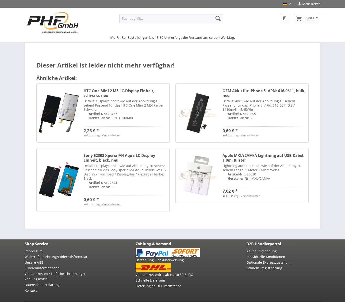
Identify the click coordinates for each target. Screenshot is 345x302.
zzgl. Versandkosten (108, 135)
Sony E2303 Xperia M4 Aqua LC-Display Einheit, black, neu (119, 158)
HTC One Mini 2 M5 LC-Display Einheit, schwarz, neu (119, 93)
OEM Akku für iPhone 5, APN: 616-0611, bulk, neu (264, 93)
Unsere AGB (34, 262)
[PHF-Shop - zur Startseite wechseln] (53, 22)
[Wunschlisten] (284, 18)
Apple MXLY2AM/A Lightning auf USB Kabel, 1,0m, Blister (263, 158)
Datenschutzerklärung (42, 284)
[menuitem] (307, 4)
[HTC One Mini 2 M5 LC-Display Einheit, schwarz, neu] (59, 113)
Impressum (33, 251)
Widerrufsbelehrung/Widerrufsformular (56, 256)
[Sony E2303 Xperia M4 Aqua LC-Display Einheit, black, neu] (59, 180)
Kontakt (31, 290)
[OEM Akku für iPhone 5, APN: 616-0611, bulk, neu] (198, 113)
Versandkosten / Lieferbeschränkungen (55, 273)
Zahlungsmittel (36, 279)
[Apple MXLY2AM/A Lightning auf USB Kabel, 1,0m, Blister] (198, 175)
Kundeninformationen (42, 268)
